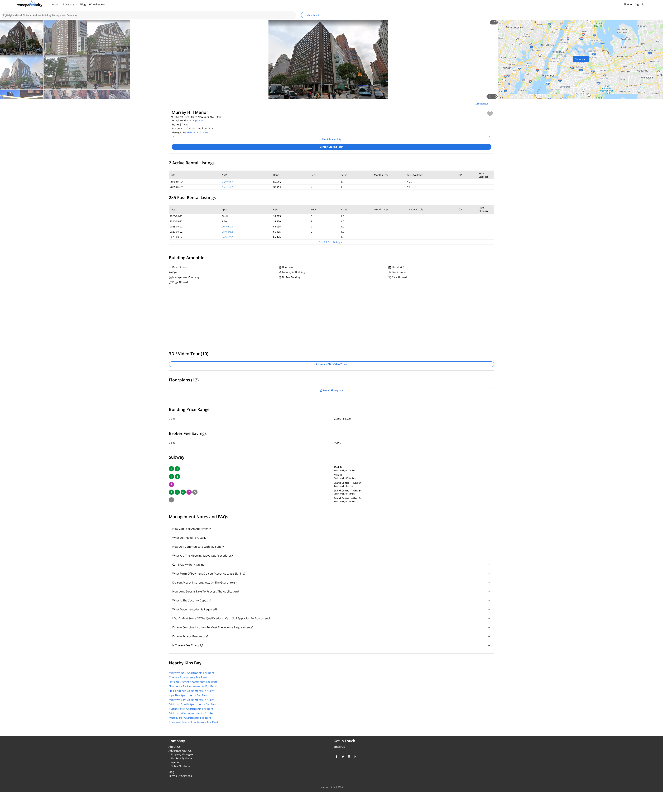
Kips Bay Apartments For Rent (188, 695)
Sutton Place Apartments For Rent (191, 709)
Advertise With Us (180, 751)
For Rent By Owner (182, 758)
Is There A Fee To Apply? (187, 645)
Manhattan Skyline (197, 132)
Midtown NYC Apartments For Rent (191, 673)
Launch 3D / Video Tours (332, 364)
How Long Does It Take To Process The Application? (205, 591)
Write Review (97, 4)
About (55, 4)
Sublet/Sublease (180, 766)
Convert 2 (227, 181)
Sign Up (639, 4)
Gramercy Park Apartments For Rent (192, 686)
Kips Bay (198, 120)
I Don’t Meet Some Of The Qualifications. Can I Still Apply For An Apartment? (221, 618)
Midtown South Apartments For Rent (193, 704)
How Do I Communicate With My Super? (198, 547)
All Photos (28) (482, 103)
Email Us (339, 747)
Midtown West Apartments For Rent (192, 713)
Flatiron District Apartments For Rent (193, 682)
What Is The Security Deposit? (191, 600)
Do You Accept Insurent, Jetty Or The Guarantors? (204, 582)
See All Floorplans (332, 390)
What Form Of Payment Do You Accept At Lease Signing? (208, 573)
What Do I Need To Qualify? (190, 538)
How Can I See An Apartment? (191, 529)
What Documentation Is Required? (194, 609)
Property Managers (182, 754)
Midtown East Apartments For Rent (191, 700)
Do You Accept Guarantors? (190, 636)
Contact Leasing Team (331, 146)
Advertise (69, 4)
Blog (83, 4)
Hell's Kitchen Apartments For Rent (191, 691)
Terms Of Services (180, 776)
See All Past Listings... (331, 242)
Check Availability (331, 139)
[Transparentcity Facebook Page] (336, 756)
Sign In (628, 4)
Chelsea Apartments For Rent (188, 677)
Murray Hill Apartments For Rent (190, 718)
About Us (175, 747)
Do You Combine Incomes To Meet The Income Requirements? (212, 627)
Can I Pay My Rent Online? (189, 564)
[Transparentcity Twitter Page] (342, 756)
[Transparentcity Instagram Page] (348, 756)
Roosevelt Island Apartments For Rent (193, 722)
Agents (175, 762)
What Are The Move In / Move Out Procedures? (202, 555)
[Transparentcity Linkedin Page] (354, 756)
